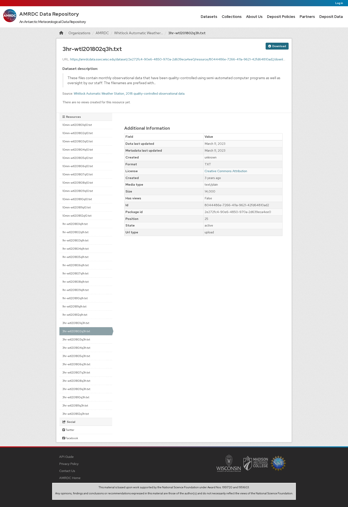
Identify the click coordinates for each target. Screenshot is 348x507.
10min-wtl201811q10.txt (76, 207)
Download (279, 46)
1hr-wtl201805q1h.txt (75, 257)
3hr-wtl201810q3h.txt (75, 397)
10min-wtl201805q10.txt (77, 158)
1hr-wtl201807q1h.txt (75, 273)
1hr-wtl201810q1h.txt (75, 298)
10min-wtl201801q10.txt (77, 125)
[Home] (61, 33)
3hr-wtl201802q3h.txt (187, 33)
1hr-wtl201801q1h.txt (75, 224)
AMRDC (102, 33)
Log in (339, 3)
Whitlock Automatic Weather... (138, 33)
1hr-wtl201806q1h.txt (75, 265)
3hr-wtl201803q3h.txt (76, 339)
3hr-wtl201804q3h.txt (76, 348)
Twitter (69, 430)
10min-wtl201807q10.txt (77, 174)
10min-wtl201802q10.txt (77, 133)
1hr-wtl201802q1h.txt (75, 232)
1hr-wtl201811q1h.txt (74, 306)
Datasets (209, 16)
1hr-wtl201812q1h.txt (74, 315)
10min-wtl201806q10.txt (77, 166)
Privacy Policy (69, 464)
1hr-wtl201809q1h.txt (75, 290)
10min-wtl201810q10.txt (77, 199)
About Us (254, 16)
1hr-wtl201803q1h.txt (75, 240)
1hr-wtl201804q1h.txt (75, 248)
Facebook (71, 438)
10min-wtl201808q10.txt (77, 182)
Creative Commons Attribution (226, 171)
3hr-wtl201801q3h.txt (75, 323)
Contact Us (67, 471)
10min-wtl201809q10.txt (77, 191)
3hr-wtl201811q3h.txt (75, 405)
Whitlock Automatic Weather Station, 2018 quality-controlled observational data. (129, 93)
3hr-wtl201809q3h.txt (76, 389)
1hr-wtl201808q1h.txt (75, 282)
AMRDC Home (70, 478)
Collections (232, 16)
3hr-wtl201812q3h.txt (75, 414)
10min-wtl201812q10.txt (76, 215)
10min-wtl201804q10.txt (77, 149)
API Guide (66, 457)
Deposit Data (331, 16)
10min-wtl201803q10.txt (77, 141)
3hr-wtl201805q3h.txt (76, 356)
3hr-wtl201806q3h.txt (76, 364)
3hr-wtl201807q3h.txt (76, 372)
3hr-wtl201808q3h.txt (76, 381)
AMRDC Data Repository (49, 14)
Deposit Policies (281, 16)
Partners (307, 16)
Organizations (79, 33)
